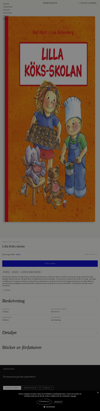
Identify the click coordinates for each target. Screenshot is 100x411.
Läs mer (73, 396)
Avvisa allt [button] (58, 401)
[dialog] (50, 205)
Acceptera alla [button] (44, 401)
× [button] (98, 392)
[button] (50, 407)
